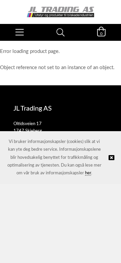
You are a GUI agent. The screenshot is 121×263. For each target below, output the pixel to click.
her (88, 173)
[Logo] (60, 8)
